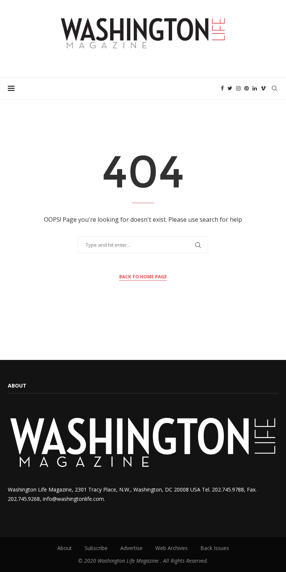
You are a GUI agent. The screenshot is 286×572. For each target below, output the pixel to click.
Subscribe (96, 548)
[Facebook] (222, 88)
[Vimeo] (263, 88)
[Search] (274, 88)
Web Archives (171, 548)
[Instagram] (238, 88)
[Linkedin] (254, 88)
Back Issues (214, 548)
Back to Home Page (143, 277)
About (64, 548)
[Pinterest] (246, 88)
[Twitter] (230, 88)
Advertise (131, 548)
